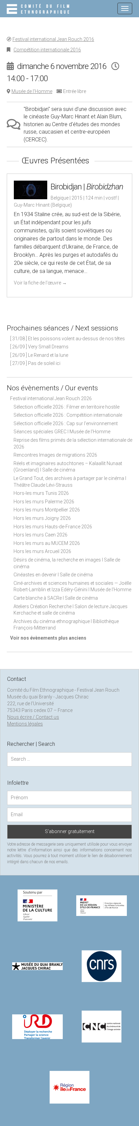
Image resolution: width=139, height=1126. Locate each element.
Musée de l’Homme (31, 91)
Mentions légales (25, 724)
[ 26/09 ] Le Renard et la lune (39, 355)
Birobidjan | (87, 186)
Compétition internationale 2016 (47, 49)
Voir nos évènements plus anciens (48, 638)
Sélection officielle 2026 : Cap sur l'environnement (65, 423)
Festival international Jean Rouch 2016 (53, 39)
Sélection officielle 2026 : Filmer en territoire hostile (66, 407)
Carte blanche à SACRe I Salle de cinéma (55, 598)
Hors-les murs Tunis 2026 (41, 493)
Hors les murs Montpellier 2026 (46, 509)
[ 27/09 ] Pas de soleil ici (35, 363)
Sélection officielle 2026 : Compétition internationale (67, 415)
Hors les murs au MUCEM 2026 (46, 543)
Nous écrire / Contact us (33, 717)
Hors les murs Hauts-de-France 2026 (52, 526)
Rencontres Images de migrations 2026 (55, 455)
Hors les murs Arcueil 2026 (42, 551)
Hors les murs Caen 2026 (40, 534)
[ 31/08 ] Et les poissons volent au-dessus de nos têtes (67, 338)
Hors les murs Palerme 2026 (43, 501)
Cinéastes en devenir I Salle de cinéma (53, 574)
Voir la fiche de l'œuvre (40, 282)
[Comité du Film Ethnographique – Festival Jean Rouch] (39, 9)
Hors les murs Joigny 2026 (42, 518)
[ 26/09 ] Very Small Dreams (39, 346)
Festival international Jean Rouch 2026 (51, 398)
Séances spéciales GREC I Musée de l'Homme (61, 431)
